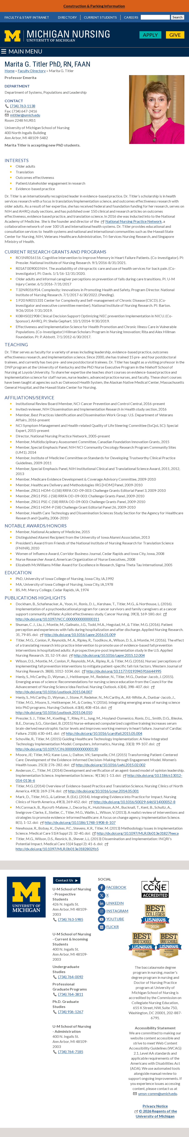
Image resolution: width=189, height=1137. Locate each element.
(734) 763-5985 (70, 919)
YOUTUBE (115, 919)
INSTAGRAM (117, 911)
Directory (67, 17)
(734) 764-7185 (70, 1051)
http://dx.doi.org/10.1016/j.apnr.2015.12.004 (109, 655)
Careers (131, 17)
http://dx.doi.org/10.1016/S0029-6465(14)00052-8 (134, 801)
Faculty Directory (32, 70)
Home (10, 70)
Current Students (100, 17)
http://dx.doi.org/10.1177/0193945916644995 (123, 671)
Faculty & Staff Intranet (27, 17)
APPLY (150, 35)
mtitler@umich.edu (25, 115)
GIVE (175, 35)
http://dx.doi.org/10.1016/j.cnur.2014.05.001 (103, 791)
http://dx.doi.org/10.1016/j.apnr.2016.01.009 (79, 634)
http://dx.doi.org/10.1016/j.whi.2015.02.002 (110, 765)
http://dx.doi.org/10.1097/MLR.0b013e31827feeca (138, 833)
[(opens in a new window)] (26, 916)
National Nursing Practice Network (133, 221)
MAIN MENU (24, 51)
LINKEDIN (115, 903)
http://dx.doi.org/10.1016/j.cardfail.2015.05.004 (104, 733)
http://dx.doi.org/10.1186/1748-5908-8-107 (80, 822)
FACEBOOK (116, 887)
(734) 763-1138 (22, 106)
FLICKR (112, 926)
